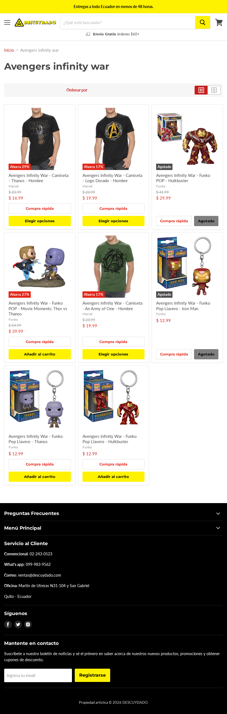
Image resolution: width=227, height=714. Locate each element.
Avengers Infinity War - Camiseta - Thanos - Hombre (38, 178)
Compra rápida (40, 208)
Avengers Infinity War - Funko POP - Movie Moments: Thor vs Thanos (38, 308)
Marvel (14, 186)
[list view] (214, 90)
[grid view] (201, 90)
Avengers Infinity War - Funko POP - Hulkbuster (183, 178)
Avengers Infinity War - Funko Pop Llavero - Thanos (36, 439)
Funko (161, 186)
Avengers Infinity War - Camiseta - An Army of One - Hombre (112, 305)
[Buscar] (202, 22)
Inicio (9, 50)
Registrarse (92, 675)
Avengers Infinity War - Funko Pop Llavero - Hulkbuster (109, 439)
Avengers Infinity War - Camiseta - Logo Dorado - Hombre (112, 178)
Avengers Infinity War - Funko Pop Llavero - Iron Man (183, 305)
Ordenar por (76, 90)
